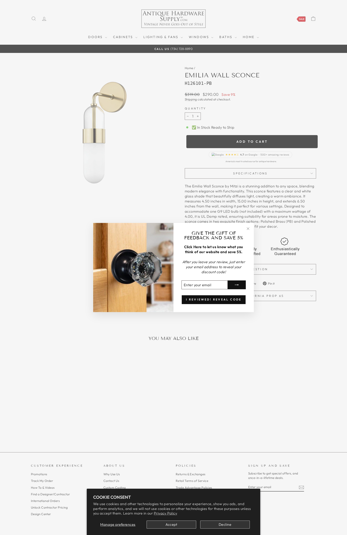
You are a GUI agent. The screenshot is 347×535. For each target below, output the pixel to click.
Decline (225, 524)
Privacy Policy (165, 513)
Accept (171, 524)
